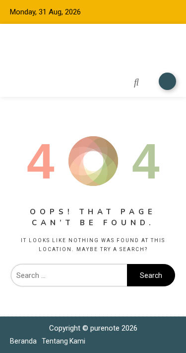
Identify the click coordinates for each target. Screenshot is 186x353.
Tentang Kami (63, 341)
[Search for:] (69, 275)
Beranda (23, 341)
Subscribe (167, 81)
